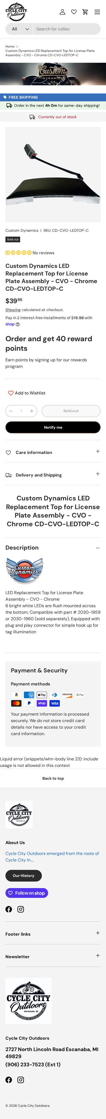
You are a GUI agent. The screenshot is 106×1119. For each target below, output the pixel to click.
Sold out (71, 410)
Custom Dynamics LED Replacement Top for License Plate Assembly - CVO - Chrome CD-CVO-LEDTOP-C (50, 53)
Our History (24, 875)
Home (9, 46)
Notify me (53, 427)
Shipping (13, 309)
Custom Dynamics (21, 230)
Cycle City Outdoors (33, 1106)
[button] (85, 12)
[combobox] (53, 29)
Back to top (53, 778)
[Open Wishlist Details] (73, 12)
